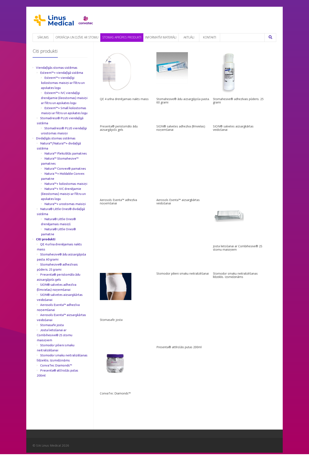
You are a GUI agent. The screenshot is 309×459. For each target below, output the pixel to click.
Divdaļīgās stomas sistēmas (55, 138)
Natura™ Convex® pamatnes (65, 168)
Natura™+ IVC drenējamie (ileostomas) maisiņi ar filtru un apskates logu (63, 194)
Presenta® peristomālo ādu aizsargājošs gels (119, 128)
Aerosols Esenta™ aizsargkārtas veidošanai (178, 201)
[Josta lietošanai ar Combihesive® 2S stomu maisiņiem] (239, 216)
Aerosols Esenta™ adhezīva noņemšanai (118, 201)
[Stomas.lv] (64, 20)
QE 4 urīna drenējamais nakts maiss (124, 99)
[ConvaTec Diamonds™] (126, 362)
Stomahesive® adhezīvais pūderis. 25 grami (238, 100)
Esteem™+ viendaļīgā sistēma (61, 72)
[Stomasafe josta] (126, 286)
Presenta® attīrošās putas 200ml (179, 347)
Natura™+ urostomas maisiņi (65, 204)
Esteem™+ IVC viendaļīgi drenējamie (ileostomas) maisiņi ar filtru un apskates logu (64, 98)
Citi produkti (45, 239)
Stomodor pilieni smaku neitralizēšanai (182, 273)
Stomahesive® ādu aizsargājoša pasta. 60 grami (183, 100)
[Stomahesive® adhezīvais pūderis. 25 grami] (239, 73)
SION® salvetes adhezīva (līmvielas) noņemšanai (180, 128)
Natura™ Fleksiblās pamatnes (65, 153)
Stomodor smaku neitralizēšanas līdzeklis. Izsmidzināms (235, 275)
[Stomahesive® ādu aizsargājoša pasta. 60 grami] (183, 68)
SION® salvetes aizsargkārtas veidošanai (233, 128)
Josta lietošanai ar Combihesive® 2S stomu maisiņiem (237, 247)
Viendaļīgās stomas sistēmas (56, 67)
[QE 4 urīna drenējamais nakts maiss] (126, 72)
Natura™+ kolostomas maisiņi (65, 183)
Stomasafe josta (111, 320)
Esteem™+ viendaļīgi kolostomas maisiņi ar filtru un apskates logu (63, 83)
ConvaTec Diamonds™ (115, 393)
